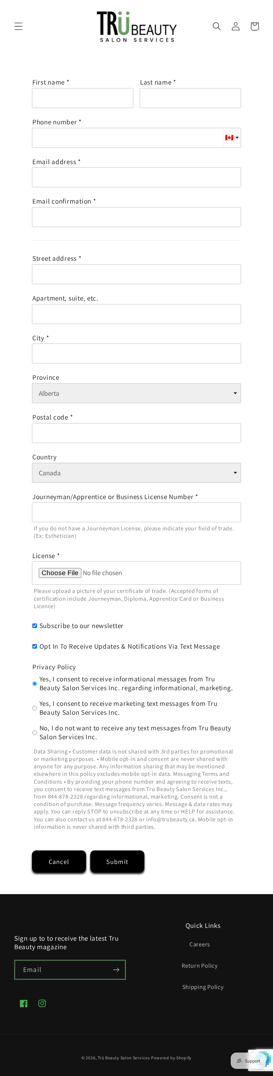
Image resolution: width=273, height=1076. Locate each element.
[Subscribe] (116, 970)
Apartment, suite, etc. (65, 298)
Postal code (50, 417)
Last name (155, 82)
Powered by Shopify (171, 1057)
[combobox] (136, 274)
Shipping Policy (203, 987)
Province (45, 377)
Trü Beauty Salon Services (124, 1057)
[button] (18, 26)
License (43, 555)
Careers (199, 944)
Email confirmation (61, 201)
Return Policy (200, 965)
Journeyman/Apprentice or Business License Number (113, 496)
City (38, 338)
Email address (54, 161)
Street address (54, 258)
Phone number (54, 122)
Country (44, 457)
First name (48, 82)
